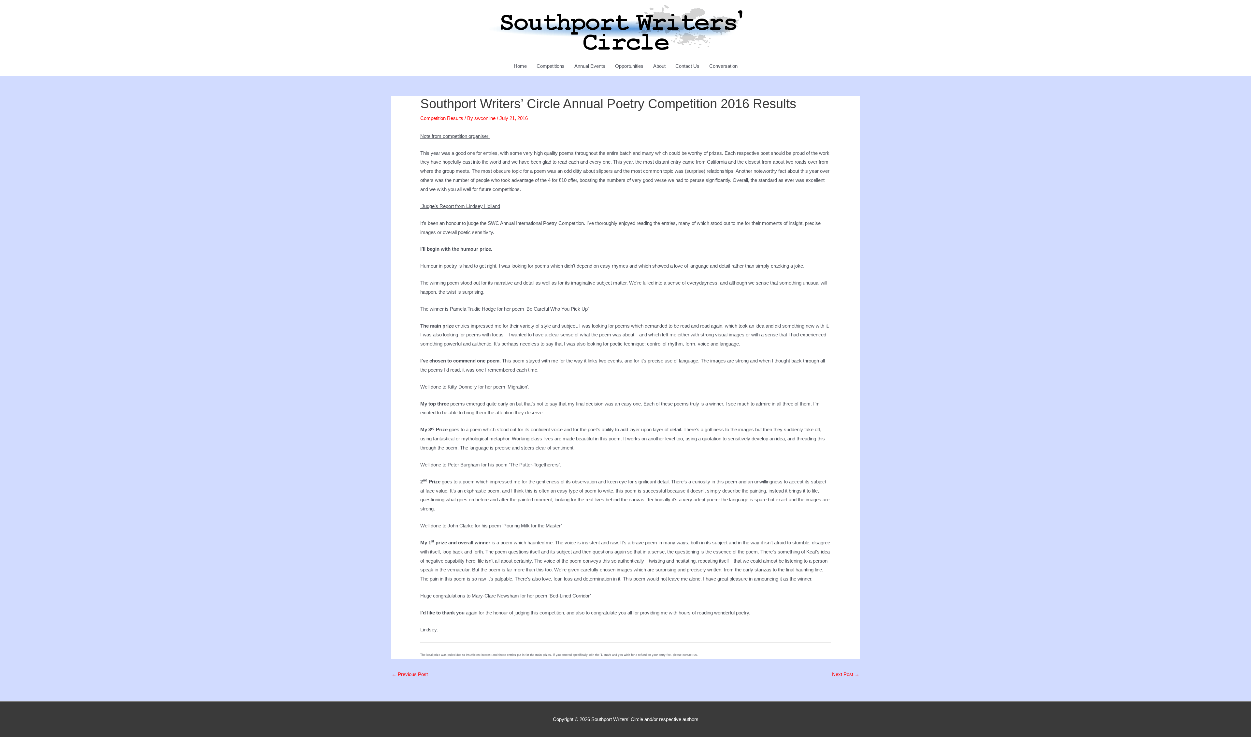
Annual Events (589, 66)
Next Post (845, 674)
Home (520, 66)
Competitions (551, 66)
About (659, 66)
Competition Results (441, 118)
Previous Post (410, 674)
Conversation (723, 66)
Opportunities (629, 66)
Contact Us (687, 66)
